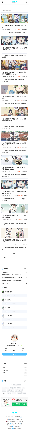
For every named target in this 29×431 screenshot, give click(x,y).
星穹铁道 (19, 385)
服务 (26, 219)
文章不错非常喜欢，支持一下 (9, 303)
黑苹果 (3, 390)
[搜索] (26, 2)
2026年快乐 (5, 283)
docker (4, 393)
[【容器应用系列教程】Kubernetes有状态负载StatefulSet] (14, 160)
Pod (22, 122)
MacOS (20, 390)
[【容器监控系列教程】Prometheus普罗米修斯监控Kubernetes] (14, 65)
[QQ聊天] (5, 358)
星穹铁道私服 (5, 387)
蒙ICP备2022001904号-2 (15, 419)
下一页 (14, 253)
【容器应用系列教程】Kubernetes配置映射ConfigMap (14, 144)
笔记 (23, 29)
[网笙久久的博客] (14, 2)
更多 (25, 269)
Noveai (9, 393)
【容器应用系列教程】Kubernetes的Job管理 (14, 241)
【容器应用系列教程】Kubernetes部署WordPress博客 (14, 120)
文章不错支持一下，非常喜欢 (9, 295)
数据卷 (26, 195)
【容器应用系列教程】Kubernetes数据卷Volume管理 (14, 192)
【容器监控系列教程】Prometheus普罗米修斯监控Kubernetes (14, 73)
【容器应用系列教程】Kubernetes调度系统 (14, 97)
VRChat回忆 (5, 272)
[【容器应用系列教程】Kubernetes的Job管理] (14, 233)
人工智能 (19, 393)
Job (25, 244)
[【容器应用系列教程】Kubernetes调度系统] (14, 89)
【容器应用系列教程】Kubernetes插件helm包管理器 (14, 49)
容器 (26, 52)
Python (25, 29)
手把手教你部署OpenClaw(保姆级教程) (11, 275)
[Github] (11, 358)
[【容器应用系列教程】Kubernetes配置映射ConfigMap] (14, 136)
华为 (15, 387)
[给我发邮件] (18, 358)
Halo (13, 418)
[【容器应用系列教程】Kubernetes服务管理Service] (14, 208)
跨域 (24, 387)
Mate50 (19, 387)
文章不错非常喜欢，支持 (8, 327)
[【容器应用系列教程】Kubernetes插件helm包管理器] (14, 40)
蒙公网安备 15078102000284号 (15, 421)
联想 (8, 390)
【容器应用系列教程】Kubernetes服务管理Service (14, 217)
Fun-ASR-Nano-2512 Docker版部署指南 (12, 280)
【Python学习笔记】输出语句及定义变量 (14, 26)
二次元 (24, 393)
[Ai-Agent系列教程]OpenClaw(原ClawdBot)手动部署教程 (12, 277)
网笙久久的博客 (19, 416)
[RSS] (24, 358)
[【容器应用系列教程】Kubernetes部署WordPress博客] (14, 111)
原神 (14, 385)
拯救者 (12, 390)
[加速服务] (13, 428)
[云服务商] (13, 426)
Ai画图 (14, 393)
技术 (16, 390)
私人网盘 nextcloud (7, 385)
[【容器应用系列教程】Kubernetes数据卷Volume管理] (14, 184)
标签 (4, 11)
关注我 (14, 354)
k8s (22, 52)
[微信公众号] (14, 402)
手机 (11, 387)
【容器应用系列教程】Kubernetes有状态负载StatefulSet (14, 168)
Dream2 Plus (20, 418)
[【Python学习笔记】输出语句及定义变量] (14, 18)
